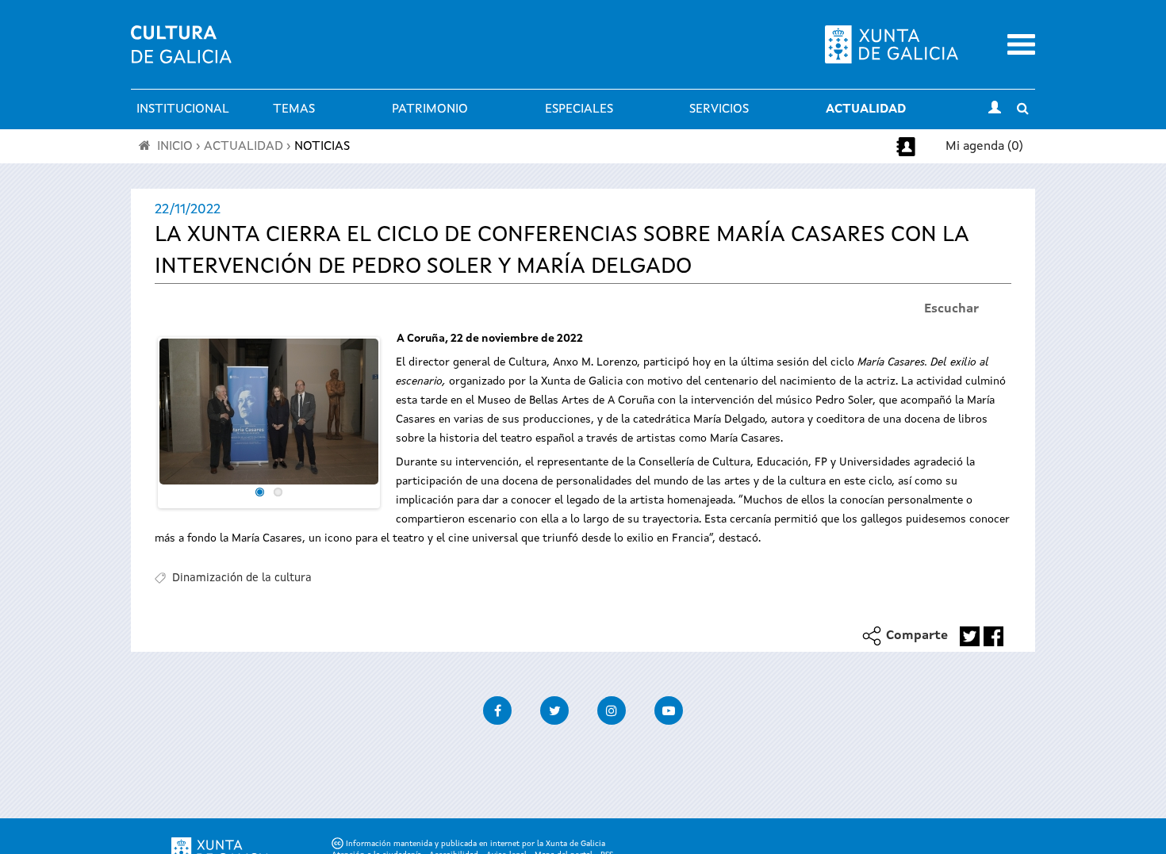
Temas (294, 109)
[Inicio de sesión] (994, 109)
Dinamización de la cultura (242, 578)
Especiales (579, 109)
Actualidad (866, 109)
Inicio (175, 146)
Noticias (322, 146)
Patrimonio (430, 109)
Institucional (182, 109)
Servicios (719, 109)
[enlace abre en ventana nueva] (970, 636)
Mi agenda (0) (984, 146)
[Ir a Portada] (181, 54)
